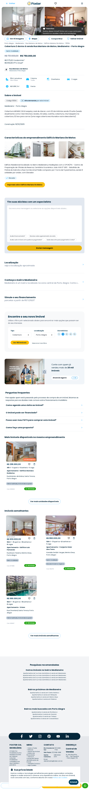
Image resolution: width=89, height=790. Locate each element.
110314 (67, 43)
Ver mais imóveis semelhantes (44, 635)
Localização (39, 331)
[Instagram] (40, 736)
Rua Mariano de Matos (34, 43)
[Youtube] (58, 736)
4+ (71, 334)
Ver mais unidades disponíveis (44, 501)
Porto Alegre (9, 43)
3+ (67, 334)
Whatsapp (31, 489)
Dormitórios (63, 331)
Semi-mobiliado (12, 51)
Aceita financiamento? (17, 236)
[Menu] (82, 3)
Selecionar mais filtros (39, 343)
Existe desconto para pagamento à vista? (61, 240)
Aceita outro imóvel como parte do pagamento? (26, 240)
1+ (59, 334)
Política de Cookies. (60, 778)
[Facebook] (21, 736)
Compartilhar (57, 39)
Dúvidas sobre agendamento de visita (42, 236)
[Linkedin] (67, 736)
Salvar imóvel (76, 38)
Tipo (12, 331)
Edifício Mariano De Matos (54, 43)
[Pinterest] (49, 736)
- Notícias (30, 750)
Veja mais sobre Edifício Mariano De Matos (24, 185)
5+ (75, 334)
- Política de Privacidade (31, 754)
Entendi (73, 782)
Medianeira (20, 43)
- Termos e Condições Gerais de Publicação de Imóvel (33, 759)
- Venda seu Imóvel (33, 751)
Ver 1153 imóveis (19, 343)
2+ (63, 334)
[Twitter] (30, 736)
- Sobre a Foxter (32, 748)
